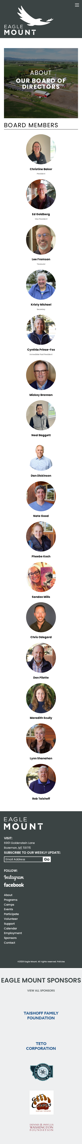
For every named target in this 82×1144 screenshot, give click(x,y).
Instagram (14, 878)
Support (9, 924)
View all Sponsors (41, 991)
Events (8, 909)
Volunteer (11, 919)
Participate (11, 914)
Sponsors (10, 938)
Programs (10, 900)
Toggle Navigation (77, 5)
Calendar (10, 928)
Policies (61, 961)
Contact (9, 943)
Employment (13, 933)
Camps (9, 905)
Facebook (14, 885)
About (8, 895)
